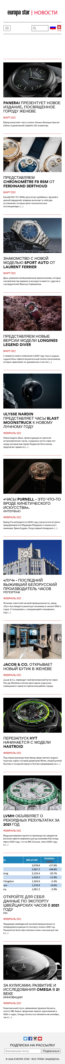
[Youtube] (40, 1038)
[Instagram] (35, 1038)
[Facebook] (30, 1038)
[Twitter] (25, 1038)
